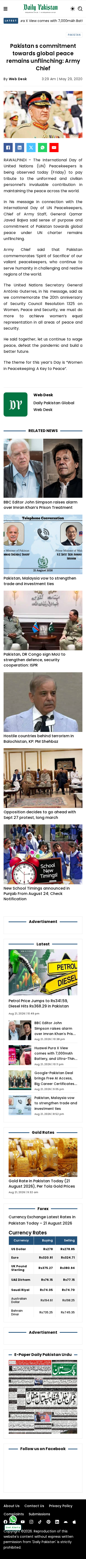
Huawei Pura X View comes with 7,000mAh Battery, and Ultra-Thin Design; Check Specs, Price (54, 1059)
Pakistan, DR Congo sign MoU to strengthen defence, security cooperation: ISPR (34, 660)
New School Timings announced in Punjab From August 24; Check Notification (37, 894)
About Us (12, 1506)
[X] (31, 147)
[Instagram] (31, 1522)
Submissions (39, 1514)
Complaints (14, 1514)
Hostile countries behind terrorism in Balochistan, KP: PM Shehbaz (39, 738)
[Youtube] (23, 1522)
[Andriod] (66, 1522)
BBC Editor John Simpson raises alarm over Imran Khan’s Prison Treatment (40, 504)
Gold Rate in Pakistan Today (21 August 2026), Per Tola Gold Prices (42, 1183)
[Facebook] (8, 147)
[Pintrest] (48, 1522)
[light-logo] (41, 9)
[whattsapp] (13, 1519)
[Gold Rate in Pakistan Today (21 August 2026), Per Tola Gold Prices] (43, 1157)
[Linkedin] (57, 1522)
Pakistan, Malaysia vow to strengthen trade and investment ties (40, 580)
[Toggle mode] (72, 9)
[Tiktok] (40, 1522)
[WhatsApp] (42, 147)
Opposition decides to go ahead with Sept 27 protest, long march (40, 814)
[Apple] (74, 1522)
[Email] (54, 147)
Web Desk (18, 79)
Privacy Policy (60, 1506)
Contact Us (34, 1506)
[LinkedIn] (19, 147)
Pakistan (74, 35)
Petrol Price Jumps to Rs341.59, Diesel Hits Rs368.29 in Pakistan (39, 1003)
